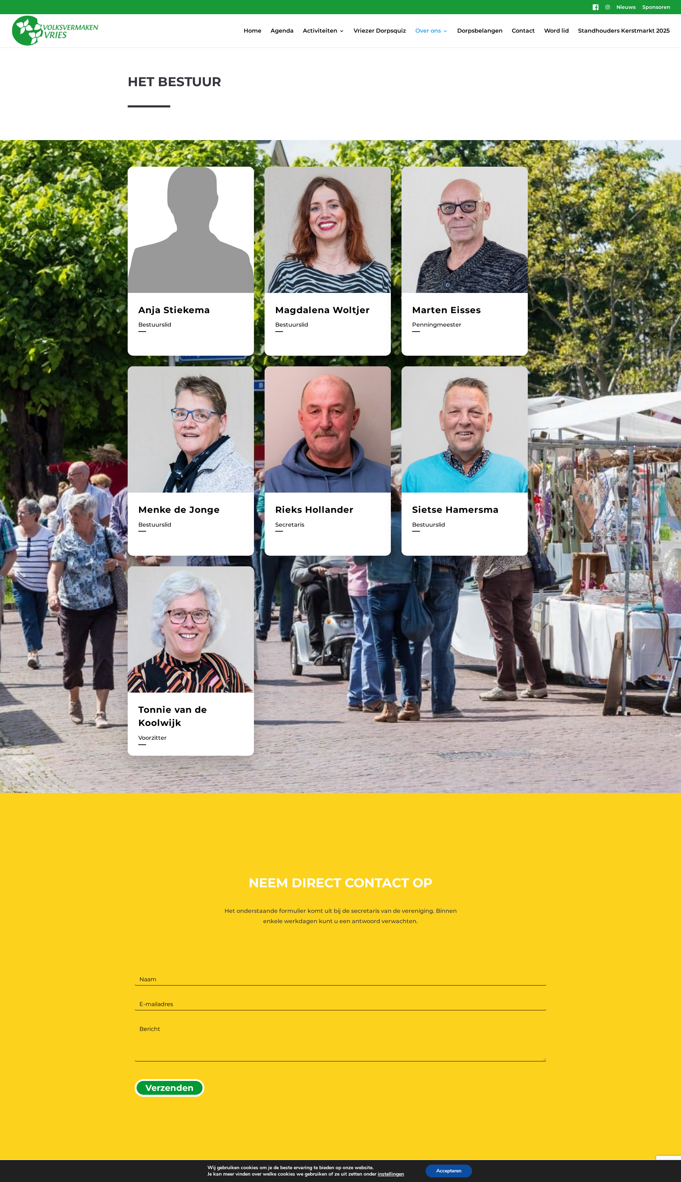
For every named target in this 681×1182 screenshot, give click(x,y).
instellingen (391, 1174)
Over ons (428, 31)
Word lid (556, 31)
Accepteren (448, 1170)
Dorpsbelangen (480, 31)
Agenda (282, 31)
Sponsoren (656, 7)
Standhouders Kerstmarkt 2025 (624, 31)
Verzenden (169, 1088)
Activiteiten (320, 31)
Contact (523, 31)
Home (252, 31)
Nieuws (626, 7)
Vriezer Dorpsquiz (380, 31)
